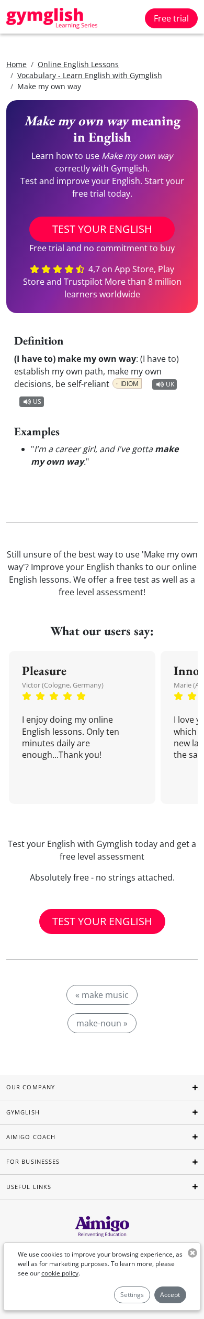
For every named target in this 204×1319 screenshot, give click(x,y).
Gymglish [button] (23, 1112)
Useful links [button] (28, 1187)
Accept (170, 1294)
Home (16, 64)
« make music (102, 995)
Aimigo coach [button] (30, 1137)
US (37, 401)
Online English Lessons (78, 64)
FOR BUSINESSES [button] (33, 1161)
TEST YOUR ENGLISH (102, 229)
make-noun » (102, 1023)
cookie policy (59, 1273)
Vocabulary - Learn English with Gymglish (89, 75)
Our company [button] (30, 1087)
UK (170, 384)
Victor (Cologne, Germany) (63, 685)
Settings (132, 1294)
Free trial (171, 18)
